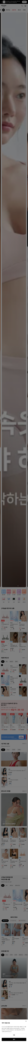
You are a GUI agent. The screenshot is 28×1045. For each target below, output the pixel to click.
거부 (14, 1035)
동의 (14, 1039)
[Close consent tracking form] (26, 1021)
